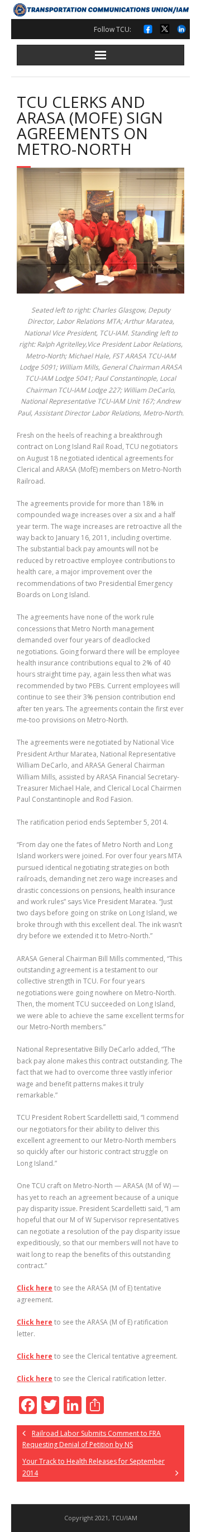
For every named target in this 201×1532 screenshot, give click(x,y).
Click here (34, 1288)
